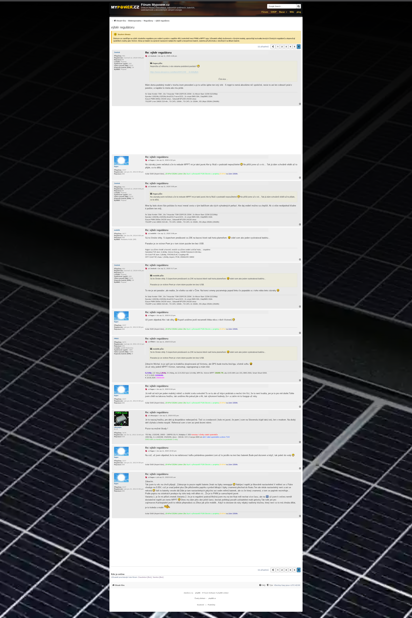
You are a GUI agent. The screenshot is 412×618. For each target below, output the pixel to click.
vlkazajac (118, 427)
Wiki (292, 12)
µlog (299, 12)
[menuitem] (140, 21)
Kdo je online (117, 574)
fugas (116, 166)
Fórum (265, 12)
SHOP (274, 12)
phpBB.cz (212, 598)
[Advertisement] (206, 130)
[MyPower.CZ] (125, 7)
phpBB (197, 593)
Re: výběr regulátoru (158, 52)
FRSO (116, 338)
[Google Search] (298, 6)
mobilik (117, 230)
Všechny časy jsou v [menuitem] (287, 585)
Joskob (117, 52)
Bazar (282, 12)
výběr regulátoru (122, 27)
